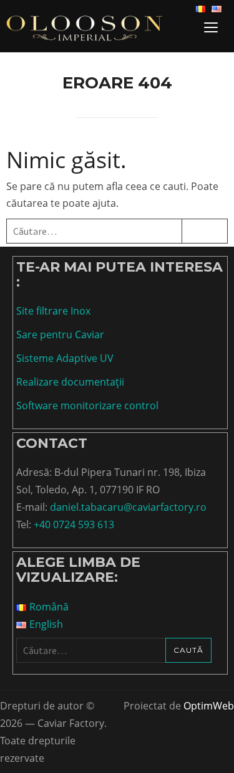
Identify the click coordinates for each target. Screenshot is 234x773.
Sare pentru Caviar (60, 334)
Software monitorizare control (87, 405)
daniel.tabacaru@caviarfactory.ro (128, 507)
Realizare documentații (70, 382)
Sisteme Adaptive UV (65, 358)
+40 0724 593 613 (74, 524)
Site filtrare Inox (53, 311)
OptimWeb (208, 706)
